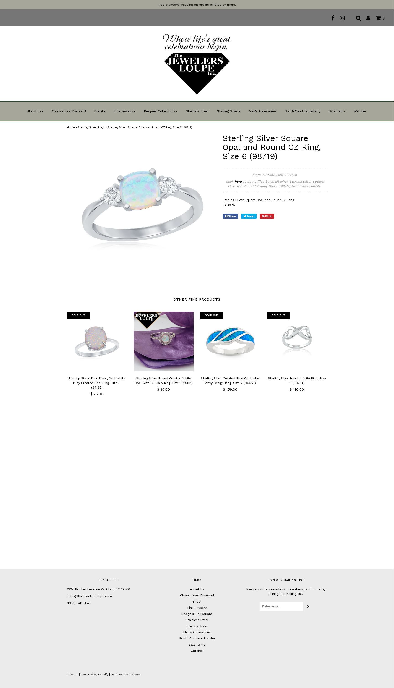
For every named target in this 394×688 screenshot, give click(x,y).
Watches (360, 111)
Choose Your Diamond (69, 111)
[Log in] (366, 18)
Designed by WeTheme (126, 674)
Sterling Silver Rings (91, 127)
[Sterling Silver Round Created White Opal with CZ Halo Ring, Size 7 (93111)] (164, 341)
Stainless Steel (197, 111)
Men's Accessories (262, 111)
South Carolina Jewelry (302, 111)
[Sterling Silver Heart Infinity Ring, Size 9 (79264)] (297, 341)
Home (71, 127)
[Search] (356, 18)
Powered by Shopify (94, 674)
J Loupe (72, 674)
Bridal (196, 601)
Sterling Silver (197, 626)
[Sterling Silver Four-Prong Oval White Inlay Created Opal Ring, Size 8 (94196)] (97, 341)
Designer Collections (197, 614)
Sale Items (337, 111)
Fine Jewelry (197, 607)
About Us (197, 589)
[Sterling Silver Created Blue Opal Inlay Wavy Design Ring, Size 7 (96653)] (230, 341)
